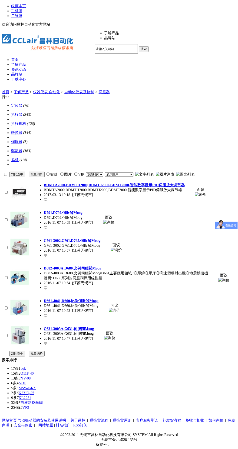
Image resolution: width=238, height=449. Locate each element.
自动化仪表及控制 (79, 92)
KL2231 (25, 398)
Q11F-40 (27, 373)
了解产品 (21, 92)
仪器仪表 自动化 (46, 92)
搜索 (144, 49)
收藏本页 (18, 6)
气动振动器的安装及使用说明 (42, 420)
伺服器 (104, 92)
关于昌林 (77, 420)
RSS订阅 (80, 425)
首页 (5, 92)
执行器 (16, 114)
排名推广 (63, 425)
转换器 (16, 133)
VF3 (25, 407)
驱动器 (16, 151)
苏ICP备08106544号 (126, 444)
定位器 (16, 105)
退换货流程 (99, 420)
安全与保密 (23, 425)
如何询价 (215, 420)
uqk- (23, 368)
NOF (22, 383)
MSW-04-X (27, 388)
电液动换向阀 (31, 403)
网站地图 (45, 425)
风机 (15, 160)
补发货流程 (171, 420)
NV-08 (25, 378)
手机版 (16, 11)
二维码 (16, 16)
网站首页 (9, 420)
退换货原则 (122, 420)
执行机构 (18, 124)
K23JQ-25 (26, 393)
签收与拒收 (194, 420)
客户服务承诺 (147, 420)
